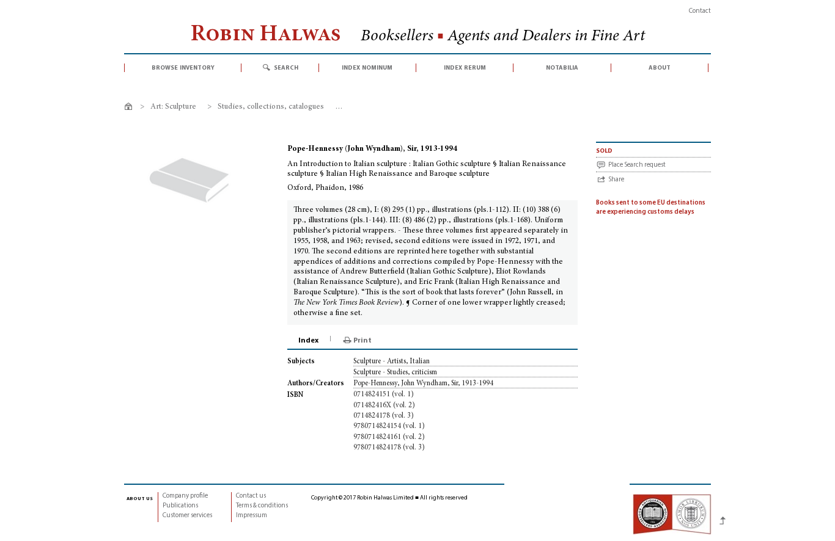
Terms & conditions (262, 506)
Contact (700, 11)
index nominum (367, 68)
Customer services (187, 515)
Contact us (251, 496)
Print (362, 340)
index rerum (465, 68)
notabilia (562, 68)
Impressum (251, 515)
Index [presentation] (308, 340)
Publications (180, 506)
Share (616, 179)
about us (140, 498)
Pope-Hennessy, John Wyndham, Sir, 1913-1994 (423, 383)
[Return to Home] (130, 108)
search (286, 68)
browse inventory (183, 68)
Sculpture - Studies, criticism (395, 372)
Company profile (185, 496)
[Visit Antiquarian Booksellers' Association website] (672, 514)
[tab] (309, 340)
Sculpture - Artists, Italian (391, 361)
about (660, 68)
